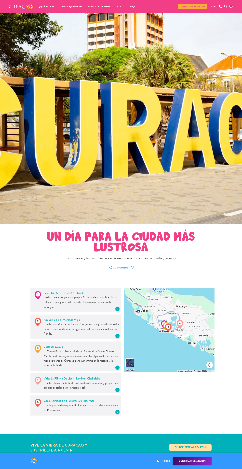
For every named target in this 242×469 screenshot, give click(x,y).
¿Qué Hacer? (47, 6)
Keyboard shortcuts (184, 371)
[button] (21, 6)
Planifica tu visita (99, 6)
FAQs (132, 6)
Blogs (120, 6)
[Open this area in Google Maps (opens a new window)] (130, 370)
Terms (211, 371)
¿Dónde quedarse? (71, 6)
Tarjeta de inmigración (192, 6)
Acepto (166, 460)
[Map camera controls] (209, 365)
